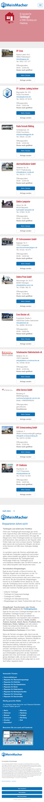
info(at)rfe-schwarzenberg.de (27, 436)
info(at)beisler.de (22, 323)
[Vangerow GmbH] (14, 5)
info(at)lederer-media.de (25, 172)
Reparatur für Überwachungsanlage (16, 680)
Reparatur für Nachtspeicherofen (15, 692)
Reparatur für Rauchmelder (13, 696)
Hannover (7, 713)
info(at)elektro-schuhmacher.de (27, 360)
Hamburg (23, 713)
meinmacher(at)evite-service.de (28, 398)
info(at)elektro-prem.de (24, 285)
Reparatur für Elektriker (12, 682)
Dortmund (7, 718)
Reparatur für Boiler (11, 687)
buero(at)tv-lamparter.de (25, 210)
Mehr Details (25, 75)
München (23, 710)
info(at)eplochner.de (23, 97)
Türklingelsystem (30, 609)
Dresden (7, 720)
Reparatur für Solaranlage (13, 694)
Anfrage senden (25, 80)
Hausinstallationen (10, 677)
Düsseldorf (8, 722)
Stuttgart (23, 715)
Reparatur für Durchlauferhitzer (15, 684)
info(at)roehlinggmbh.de (25, 134)
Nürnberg (23, 718)
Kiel (21, 720)
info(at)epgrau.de (22, 59)
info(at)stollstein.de (23, 473)
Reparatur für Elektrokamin (13, 689)
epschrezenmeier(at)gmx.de (26, 247)
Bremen (6, 715)
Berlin (6, 710)
